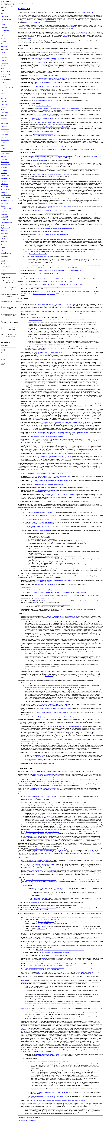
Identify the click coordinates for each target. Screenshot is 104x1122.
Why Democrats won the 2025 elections (45, 82)
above (91, 938)
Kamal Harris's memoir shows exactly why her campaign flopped (42, 832)
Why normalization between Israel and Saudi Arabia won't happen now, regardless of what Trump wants (62, 453)
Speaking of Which (6, 19)
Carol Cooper (4, 101)
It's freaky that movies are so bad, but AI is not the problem (41, 796)
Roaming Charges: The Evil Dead (37, 239)
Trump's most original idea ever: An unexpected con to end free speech (53, 456)
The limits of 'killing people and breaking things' (41, 515)
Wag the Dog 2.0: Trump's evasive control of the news (48, 600)
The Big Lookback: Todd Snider (47, 955)
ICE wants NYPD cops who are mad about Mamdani (45, 118)
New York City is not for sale (43, 106)
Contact (3, 55)
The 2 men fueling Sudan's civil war (46, 908)
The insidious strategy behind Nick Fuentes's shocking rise (56, 708)
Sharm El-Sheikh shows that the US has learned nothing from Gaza (54, 304)
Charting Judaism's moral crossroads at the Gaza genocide (51, 439)
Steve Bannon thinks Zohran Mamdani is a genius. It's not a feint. (52, 127)
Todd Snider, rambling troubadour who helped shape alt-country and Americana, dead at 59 (60, 950)
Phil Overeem (4, 123)
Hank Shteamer (5, 129)
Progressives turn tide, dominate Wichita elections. (45, 75)
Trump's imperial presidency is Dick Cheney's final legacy (48, 231)
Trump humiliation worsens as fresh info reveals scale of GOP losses (50, 89)
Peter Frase (4, 173)
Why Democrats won (41, 71)
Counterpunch (4, 159)
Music (2, 35)
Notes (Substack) (5, 74)
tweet (52, 802)
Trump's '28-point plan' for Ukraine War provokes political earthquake (52, 480)
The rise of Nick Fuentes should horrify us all (37, 860)
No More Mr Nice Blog (7, 200)
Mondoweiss (4, 192)
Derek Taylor (4, 134)
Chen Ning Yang (53, 972)
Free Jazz (3, 107)
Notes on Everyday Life (7, 87)
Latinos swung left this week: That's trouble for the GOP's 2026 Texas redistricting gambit (54, 97)
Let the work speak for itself (36, 267)
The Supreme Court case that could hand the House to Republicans (49, 58)
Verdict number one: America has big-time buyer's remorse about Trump (54, 93)
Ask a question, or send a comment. (27, 1120)
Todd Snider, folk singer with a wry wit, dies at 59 (38, 945)
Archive (3, 38)
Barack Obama (64, 244)
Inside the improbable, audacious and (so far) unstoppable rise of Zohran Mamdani (58, 108)
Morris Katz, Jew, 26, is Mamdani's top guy (45, 149)
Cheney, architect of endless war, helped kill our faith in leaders (60, 276)
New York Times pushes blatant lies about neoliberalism (43, 755)
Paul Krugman (4, 186)
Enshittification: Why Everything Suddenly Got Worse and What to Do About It (52, 850)
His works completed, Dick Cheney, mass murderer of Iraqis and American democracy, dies (60, 270)
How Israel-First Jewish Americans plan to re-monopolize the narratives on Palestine (54, 401)
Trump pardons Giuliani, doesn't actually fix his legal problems (53, 605)
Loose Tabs (4, 27)
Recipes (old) (4, 46)
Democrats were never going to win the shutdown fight (49, 169)
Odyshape (3, 142)
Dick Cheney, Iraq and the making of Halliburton (41, 249)
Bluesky (3, 68)
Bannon (45, 129)
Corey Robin (24, 980)
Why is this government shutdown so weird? (46, 155)
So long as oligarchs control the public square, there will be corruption (54, 739)
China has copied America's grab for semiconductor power (46, 788)
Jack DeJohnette (41, 929)
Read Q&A (4, 241)
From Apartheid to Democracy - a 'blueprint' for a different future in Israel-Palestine (56, 369)
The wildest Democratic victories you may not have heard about (52, 78)
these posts (24, 35)
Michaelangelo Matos (6, 115)
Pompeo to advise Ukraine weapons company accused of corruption (52, 476)
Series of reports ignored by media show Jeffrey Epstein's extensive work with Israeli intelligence (59, 284)
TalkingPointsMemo (6, 208)
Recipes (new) (4, 49)
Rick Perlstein (25, 1008)
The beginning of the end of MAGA (42, 100)
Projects (3, 44)
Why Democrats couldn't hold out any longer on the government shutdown (51, 174)
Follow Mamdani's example (44, 114)
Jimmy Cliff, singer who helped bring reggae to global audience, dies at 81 (45, 968)
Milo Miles (3, 118)
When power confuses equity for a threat (42, 1061)
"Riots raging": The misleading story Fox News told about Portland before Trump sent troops (62, 265)
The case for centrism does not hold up (50, 621)
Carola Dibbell (4, 104)
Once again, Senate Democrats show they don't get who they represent (54, 163)
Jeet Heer (23, 1028)
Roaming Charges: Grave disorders (38, 254)
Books (3, 24)
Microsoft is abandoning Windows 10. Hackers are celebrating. (65, 726)
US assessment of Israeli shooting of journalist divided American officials (50, 404)
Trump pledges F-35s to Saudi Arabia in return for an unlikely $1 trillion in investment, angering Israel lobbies (60, 501)
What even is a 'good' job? (40, 763)
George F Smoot (66, 972)
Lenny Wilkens (61, 973)
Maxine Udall (4, 217)
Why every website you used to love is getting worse (42, 849)
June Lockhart (92, 972)
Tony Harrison (36, 973)
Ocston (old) (4, 57)
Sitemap (3, 52)
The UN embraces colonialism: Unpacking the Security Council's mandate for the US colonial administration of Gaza (65, 445)
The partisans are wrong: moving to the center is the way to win (60, 616)
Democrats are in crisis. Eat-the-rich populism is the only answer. (51, 639)
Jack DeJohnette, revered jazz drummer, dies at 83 (38, 917)
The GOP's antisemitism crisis (36, 690)
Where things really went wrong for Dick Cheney (45, 273)
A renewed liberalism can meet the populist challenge (45, 774)
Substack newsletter (51, 21)
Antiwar (3, 148)
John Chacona (4, 96)
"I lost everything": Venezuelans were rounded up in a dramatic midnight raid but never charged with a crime (66, 259)
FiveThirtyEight (5, 170)
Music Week (4, 16)
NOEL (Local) (5, 30)
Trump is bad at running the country (44, 595)
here (72, 28)
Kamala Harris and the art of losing (35, 836)
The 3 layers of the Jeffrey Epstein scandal (46, 291)
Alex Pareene (4, 203)
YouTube (43, 958)
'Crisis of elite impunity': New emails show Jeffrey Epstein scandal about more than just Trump (56, 287)
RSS (2, 244)
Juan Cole (3, 156)
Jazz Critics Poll (5, 85)
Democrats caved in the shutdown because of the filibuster (48, 181)
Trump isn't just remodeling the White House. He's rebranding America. (54, 580)
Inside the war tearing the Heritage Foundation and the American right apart (48, 685)
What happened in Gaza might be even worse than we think (50, 352)
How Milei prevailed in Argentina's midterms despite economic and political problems (54, 905)
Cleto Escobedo (73, 973)
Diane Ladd (24, 973)
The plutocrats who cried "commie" (43, 134)
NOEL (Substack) (5, 71)
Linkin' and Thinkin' (96, 156)
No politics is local (40, 62)
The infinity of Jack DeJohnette (46, 922)
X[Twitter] (3, 65)
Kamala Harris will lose (45, 816)
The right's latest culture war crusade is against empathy (40, 864)
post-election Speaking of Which (33, 817)
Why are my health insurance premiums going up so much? (41, 880)
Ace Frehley (40, 972)
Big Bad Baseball (5, 228)
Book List (3, 60)
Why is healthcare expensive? (39, 898)
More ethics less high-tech (35, 320)
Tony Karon (4, 181)
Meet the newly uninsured (32, 902)
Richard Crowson (5, 164)
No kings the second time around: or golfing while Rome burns (45, 589)
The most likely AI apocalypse (40, 743)
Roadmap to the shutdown (39, 160)
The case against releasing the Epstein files (44, 294)
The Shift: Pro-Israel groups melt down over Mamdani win (49, 122)
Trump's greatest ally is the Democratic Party (44, 647)
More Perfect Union (6, 195)
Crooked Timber (5, 162)
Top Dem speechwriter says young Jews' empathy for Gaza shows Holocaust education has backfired (59, 1100)
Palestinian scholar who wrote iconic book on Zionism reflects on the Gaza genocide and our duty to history (60, 432)
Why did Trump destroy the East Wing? (45, 584)
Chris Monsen (4, 120)
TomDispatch (4, 214)
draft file (73, 26)
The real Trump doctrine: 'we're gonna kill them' (41, 512)
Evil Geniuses (49, 676)
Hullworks (3, 82)
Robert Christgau (5, 98)
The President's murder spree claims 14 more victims (42, 522)
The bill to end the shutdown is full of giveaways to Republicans (48, 179)
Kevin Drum (4, 167)
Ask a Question (5, 239)
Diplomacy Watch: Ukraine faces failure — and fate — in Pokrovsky (52, 472)
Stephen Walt (4, 219)
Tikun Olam (4, 211)
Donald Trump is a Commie (42, 530)
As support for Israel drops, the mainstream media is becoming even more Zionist (54, 311)
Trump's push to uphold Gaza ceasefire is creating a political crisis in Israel (54, 359)
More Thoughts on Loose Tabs (32, 22)
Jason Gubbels (4, 112)
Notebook (3, 41)
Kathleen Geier (5, 175)
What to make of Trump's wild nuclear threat (44, 598)
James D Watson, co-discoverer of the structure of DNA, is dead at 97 (44, 941)
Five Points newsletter (62, 156)
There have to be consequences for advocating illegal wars (41, 870)
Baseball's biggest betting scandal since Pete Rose (45, 210)
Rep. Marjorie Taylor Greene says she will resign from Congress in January (55, 716)
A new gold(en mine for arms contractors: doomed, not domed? (60, 494)
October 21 (28, 38)
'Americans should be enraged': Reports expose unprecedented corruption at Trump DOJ (54, 573)
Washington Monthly (6, 222)
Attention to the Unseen (7, 151)
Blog (2, 13)
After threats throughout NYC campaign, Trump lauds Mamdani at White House (54, 139)
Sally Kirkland (85, 973)
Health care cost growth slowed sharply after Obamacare (46, 888)
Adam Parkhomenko (26, 1103)
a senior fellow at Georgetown (38, 156)
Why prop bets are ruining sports (55, 213)
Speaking (3, 250)
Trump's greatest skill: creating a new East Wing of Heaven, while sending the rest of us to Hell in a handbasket (57, 592)
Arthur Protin (4, 233)
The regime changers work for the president (40, 526)
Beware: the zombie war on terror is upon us (47, 490)
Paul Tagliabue (48, 973)
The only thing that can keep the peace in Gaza (46, 389)
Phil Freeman (4, 109)
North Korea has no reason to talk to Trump (40, 519)
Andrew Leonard (5, 189)
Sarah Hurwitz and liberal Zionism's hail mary (48, 1054)
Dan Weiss (3, 137)
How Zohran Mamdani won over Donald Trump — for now (59, 146)
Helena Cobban (5, 153)
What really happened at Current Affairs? (49, 813)
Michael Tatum (5, 131)
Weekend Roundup (6, 22)
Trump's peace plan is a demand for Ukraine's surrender (49, 484)
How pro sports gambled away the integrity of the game (57, 206)
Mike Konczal (4, 184)
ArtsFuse (3, 93)
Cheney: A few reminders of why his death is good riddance (52, 234)
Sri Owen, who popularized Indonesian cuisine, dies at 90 (40, 933)
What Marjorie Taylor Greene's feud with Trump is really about (50, 712)
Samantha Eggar (79, 972)
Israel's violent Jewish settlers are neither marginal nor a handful (46, 436)
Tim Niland (4, 126)
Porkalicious (4, 230)
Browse (3, 263)
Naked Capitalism (5, 197)
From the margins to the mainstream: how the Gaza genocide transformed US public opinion (66, 422)
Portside (3, 206)
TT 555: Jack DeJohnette (43, 926)
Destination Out (5, 140)
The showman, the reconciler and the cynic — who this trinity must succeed (48, 346)
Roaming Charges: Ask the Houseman (39, 256)
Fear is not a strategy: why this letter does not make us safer (47, 1096)
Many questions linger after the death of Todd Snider (55, 952)
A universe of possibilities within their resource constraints (47, 843)
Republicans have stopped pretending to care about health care (51, 704)
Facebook (3, 76)
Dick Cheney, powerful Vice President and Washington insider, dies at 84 (56, 228)
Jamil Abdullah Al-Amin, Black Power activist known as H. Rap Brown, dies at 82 (47, 963)
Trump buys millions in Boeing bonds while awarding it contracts (54, 609)
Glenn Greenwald (5, 178)
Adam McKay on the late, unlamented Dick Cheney (48, 278)
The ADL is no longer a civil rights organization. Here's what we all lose (50, 1092)
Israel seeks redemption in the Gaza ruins (47, 409)
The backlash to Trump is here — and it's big (46, 86)
